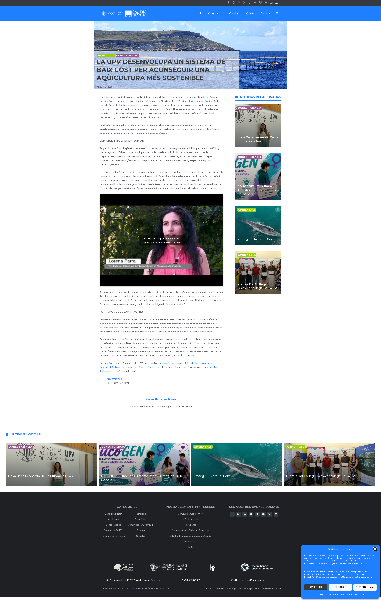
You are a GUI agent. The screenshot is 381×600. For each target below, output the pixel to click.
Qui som (250, 13)
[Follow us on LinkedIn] (250, 3)
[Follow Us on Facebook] (232, 514)
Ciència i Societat (113, 513)
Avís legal (231, 588)
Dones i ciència (127, 55)
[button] (375, 549)
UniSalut (140, 536)
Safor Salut (140, 519)
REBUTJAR (340, 587)
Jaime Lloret (188, 101)
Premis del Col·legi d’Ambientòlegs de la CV (320, 476)
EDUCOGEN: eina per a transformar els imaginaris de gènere (258, 190)
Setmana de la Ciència (113, 536)
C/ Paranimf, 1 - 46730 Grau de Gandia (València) (135, 580)
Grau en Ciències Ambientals (174, 362)
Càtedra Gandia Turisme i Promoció (190, 530)
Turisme (140, 530)
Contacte (265, 13)
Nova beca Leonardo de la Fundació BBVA (41, 476)
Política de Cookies (325, 594)
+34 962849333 (192, 580)
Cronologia (234, 13)
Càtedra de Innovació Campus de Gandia (190, 536)
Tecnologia (140, 513)
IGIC (190, 547)
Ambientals (105, 55)
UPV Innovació (190, 519)
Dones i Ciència (113, 524)
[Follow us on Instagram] (233, 3)
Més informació (115, 378)
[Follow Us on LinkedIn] (244, 514)
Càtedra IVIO (190, 541)
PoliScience (190, 524)
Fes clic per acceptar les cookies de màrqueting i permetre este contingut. (161, 240)
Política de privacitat (249, 588)
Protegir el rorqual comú (256, 239)
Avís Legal (359, 594)
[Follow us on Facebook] (228, 3)
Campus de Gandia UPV (190, 513)
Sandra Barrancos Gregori (161, 398)
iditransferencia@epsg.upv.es (249, 580)
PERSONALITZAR (365, 587)
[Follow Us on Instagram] (238, 514)
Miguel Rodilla (205, 101)
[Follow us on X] (244, 3)
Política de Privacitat (344, 594)
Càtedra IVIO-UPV (113, 530)
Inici (200, 13)
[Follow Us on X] (251, 514)
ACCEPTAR (316, 587)
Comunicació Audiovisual (140, 524)
